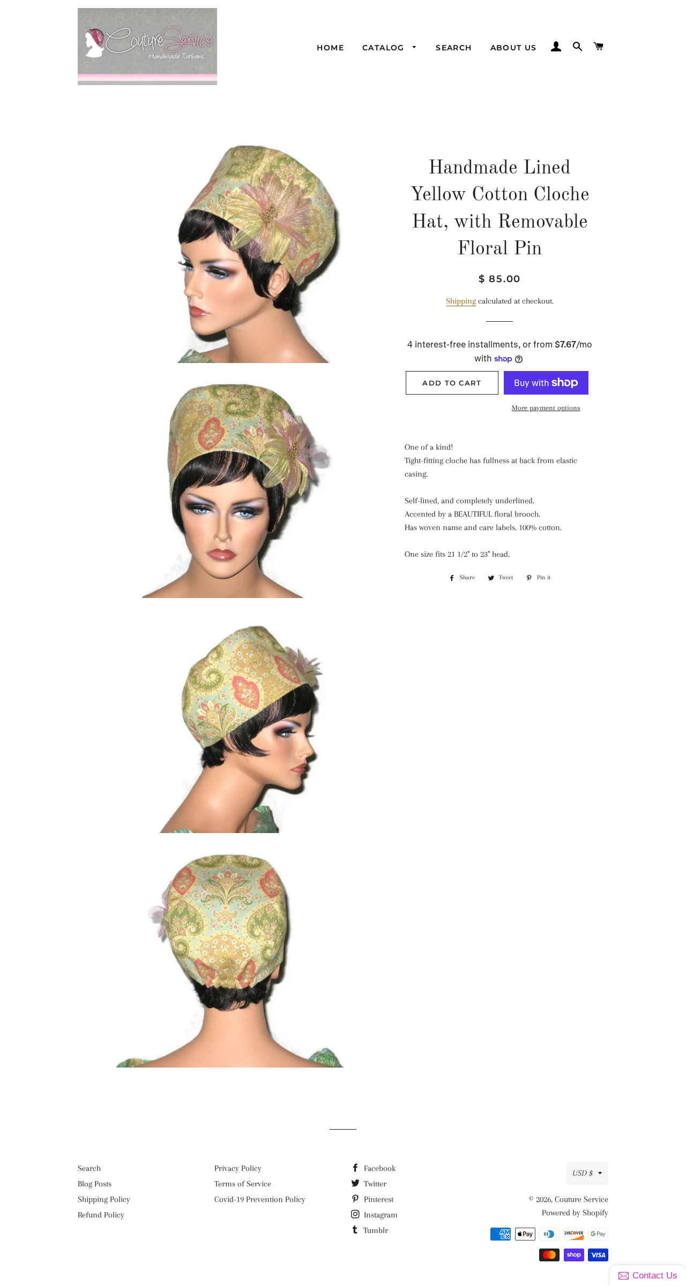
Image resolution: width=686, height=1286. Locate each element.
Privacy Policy (238, 1168)
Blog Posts (94, 1184)
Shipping (461, 301)
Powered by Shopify (575, 1212)
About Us (513, 47)
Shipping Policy (104, 1199)
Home (330, 47)
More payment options (546, 408)
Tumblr (374, 1230)
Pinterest (377, 1199)
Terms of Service (242, 1184)
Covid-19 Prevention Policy (259, 1199)
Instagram (380, 1215)
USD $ (582, 1173)
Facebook (379, 1168)
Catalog (384, 47)
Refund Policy (101, 1215)
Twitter (374, 1184)
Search (454, 47)
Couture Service (581, 1199)
